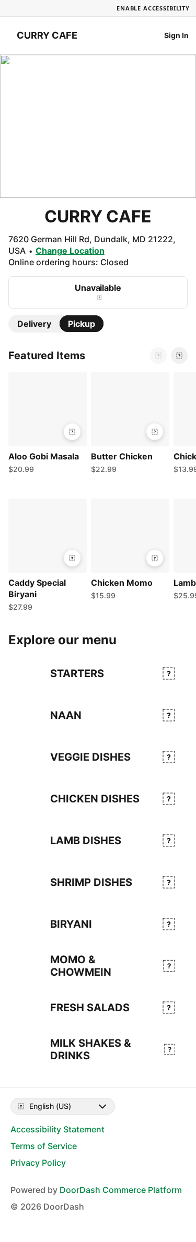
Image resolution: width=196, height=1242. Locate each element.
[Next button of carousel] (179, 355)
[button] (45, 425)
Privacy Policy (38, 1162)
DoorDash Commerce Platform (121, 1190)
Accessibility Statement (57, 1129)
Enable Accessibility (153, 8)
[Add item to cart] (72, 431)
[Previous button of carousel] (158, 355)
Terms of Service (43, 1146)
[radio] (34, 323)
